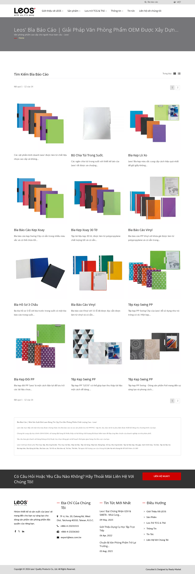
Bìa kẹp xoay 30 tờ (84, 230)
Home (21, 38)
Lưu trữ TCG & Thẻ (95, 10)
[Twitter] (19, 531)
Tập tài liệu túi (165, 445)
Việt (179, 2)
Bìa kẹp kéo (21, 448)
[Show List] (179, 74)
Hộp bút (94, 445)
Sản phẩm (73, 10)
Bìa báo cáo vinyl (140, 230)
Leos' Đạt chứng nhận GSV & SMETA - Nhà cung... (115, 513)
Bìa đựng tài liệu (33, 448)
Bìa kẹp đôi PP (24, 379)
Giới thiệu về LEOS (52, 10)
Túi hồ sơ (52, 448)
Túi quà (81, 448)
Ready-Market (175, 570)
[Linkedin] (23, 531)
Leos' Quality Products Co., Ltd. (44, 569)
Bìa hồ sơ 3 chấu (26, 305)
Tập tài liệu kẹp (129, 445)
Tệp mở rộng (85, 445)
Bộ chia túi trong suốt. (87, 155)
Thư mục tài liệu (64, 445)
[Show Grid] (175, 74)
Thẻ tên (74, 448)
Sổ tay (108, 445)
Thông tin (116, 10)
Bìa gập (138, 445)
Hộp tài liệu (75, 445)
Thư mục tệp (40, 445)
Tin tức (131, 10)
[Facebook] (15, 531)
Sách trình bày (147, 445)
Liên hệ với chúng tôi (150, 10)
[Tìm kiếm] (145, 2)
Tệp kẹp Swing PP (140, 305)
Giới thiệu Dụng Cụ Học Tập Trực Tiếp (117, 528)
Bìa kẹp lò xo (137, 155)
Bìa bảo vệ (61, 448)
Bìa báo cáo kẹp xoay (29, 230)
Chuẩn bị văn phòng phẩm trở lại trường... (118, 544)
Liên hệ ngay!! (162, 476)
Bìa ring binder (51, 445)
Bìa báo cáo (44, 448)
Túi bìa (68, 448)
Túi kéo (156, 445)
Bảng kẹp (101, 445)
